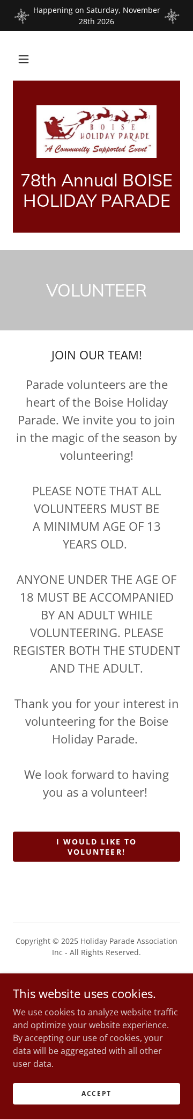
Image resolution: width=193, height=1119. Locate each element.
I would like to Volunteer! (96, 846)
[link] (96, 131)
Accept (96, 1093)
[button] (23, 59)
